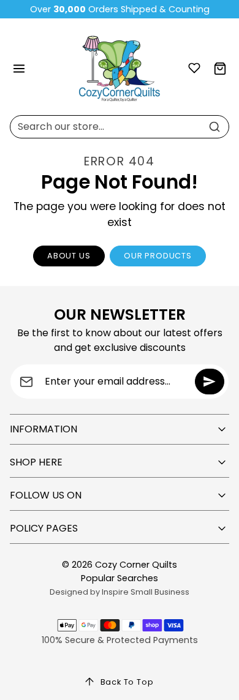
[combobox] (119, 126)
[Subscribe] (209, 381)
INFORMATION (43, 429)
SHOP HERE (36, 462)
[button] (19, 69)
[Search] (214, 127)
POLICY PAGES (44, 528)
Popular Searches (119, 578)
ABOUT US (68, 255)
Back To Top (127, 682)
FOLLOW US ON (46, 495)
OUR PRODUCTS (158, 255)
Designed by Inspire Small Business (119, 592)
